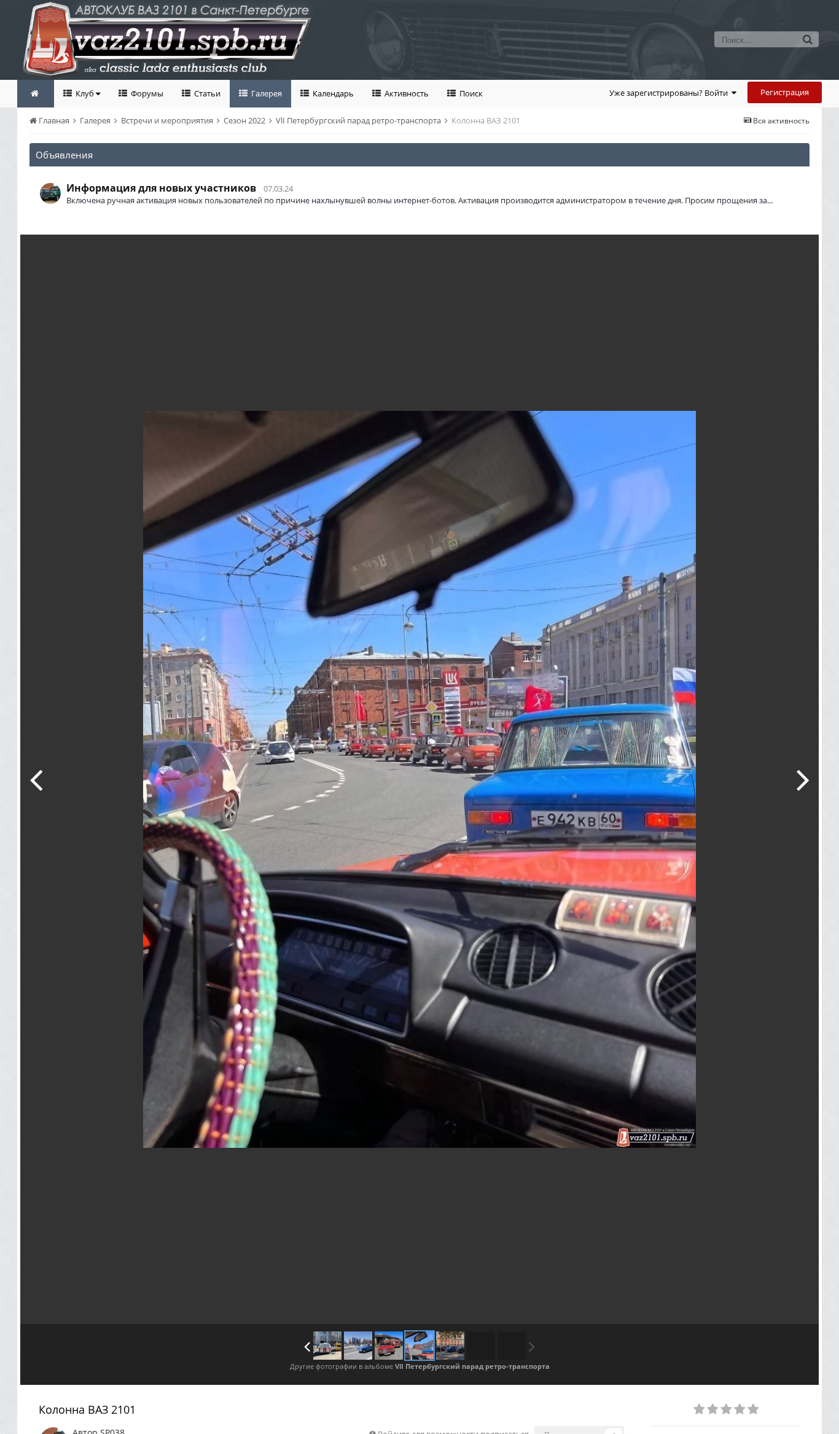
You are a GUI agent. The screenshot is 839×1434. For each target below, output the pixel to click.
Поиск (470, 93)
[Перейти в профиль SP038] (50, 193)
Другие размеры (739, 252)
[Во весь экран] (797, 253)
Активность (406, 93)
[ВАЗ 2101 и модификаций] (36, 779)
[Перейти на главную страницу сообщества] (35, 93)
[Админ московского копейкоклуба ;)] (358, 1345)
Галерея (265, 93)
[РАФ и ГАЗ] (327, 1345)
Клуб (85, 93)
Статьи (206, 93)
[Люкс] (803, 779)
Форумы (146, 93)
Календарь (332, 93)
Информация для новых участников (161, 188)
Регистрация (784, 92)
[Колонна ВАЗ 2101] (419, 1345)
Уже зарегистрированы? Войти (670, 92)
